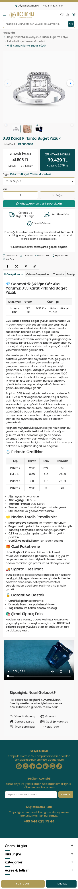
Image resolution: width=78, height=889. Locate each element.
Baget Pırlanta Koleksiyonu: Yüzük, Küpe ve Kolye (37, 37)
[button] (37, 125)
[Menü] (4, 15)
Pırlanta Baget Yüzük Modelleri (26, 41)
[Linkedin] (46, 766)
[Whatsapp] (19, 766)
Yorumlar (58, 274)
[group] (39, 87)
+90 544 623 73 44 (39, 821)
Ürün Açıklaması (13, 274)
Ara (71, 24)
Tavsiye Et (27, 255)
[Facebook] (32, 766)
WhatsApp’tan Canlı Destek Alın (40, 203)
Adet (5, 189)
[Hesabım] (67, 15)
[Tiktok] (59, 766)
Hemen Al (61, 883)
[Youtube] (39, 766)
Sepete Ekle (23, 883)
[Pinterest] (52, 766)
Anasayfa (9, 32)
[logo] (21, 15)
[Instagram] (25, 766)
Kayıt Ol (65, 794)
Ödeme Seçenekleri (38, 274)
